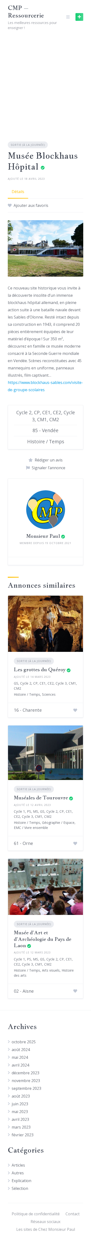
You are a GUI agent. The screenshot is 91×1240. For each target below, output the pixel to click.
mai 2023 (20, 1111)
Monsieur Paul (43, 536)
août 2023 (21, 1096)
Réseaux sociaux (45, 1221)
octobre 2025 (24, 1042)
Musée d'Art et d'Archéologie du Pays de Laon (42, 939)
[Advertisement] (45, 82)
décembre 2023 (25, 1073)
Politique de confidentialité (36, 1214)
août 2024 (21, 1049)
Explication (21, 1180)
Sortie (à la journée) (28, 145)
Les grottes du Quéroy (40, 669)
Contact (73, 1214)
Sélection (20, 1188)
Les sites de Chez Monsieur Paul (45, 1229)
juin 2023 (20, 1104)
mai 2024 (20, 1057)
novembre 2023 (26, 1080)
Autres (18, 1173)
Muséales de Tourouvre (41, 797)
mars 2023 (21, 1127)
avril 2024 (20, 1065)
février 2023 (22, 1135)
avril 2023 (20, 1119)
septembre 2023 (26, 1088)
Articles (18, 1165)
